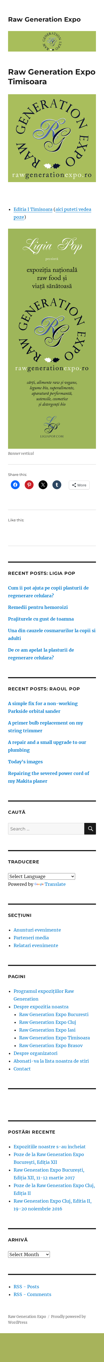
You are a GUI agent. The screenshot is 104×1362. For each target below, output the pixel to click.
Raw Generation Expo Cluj (47, 1022)
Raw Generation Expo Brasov (51, 1045)
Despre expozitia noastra (41, 1006)
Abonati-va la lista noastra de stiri (51, 1061)
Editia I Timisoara (33, 209)
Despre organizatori (35, 1053)
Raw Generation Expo (44, 19)
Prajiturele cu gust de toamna (41, 619)
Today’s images (25, 761)
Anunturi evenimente (37, 930)
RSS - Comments (32, 1294)
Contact (22, 1069)
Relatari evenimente (36, 945)
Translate (55, 884)
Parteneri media (31, 937)
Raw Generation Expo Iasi (47, 1030)
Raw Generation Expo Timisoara (54, 1037)
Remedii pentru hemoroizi (38, 607)
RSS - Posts (26, 1286)
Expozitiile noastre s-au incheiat (50, 1146)
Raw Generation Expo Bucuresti (53, 1014)
